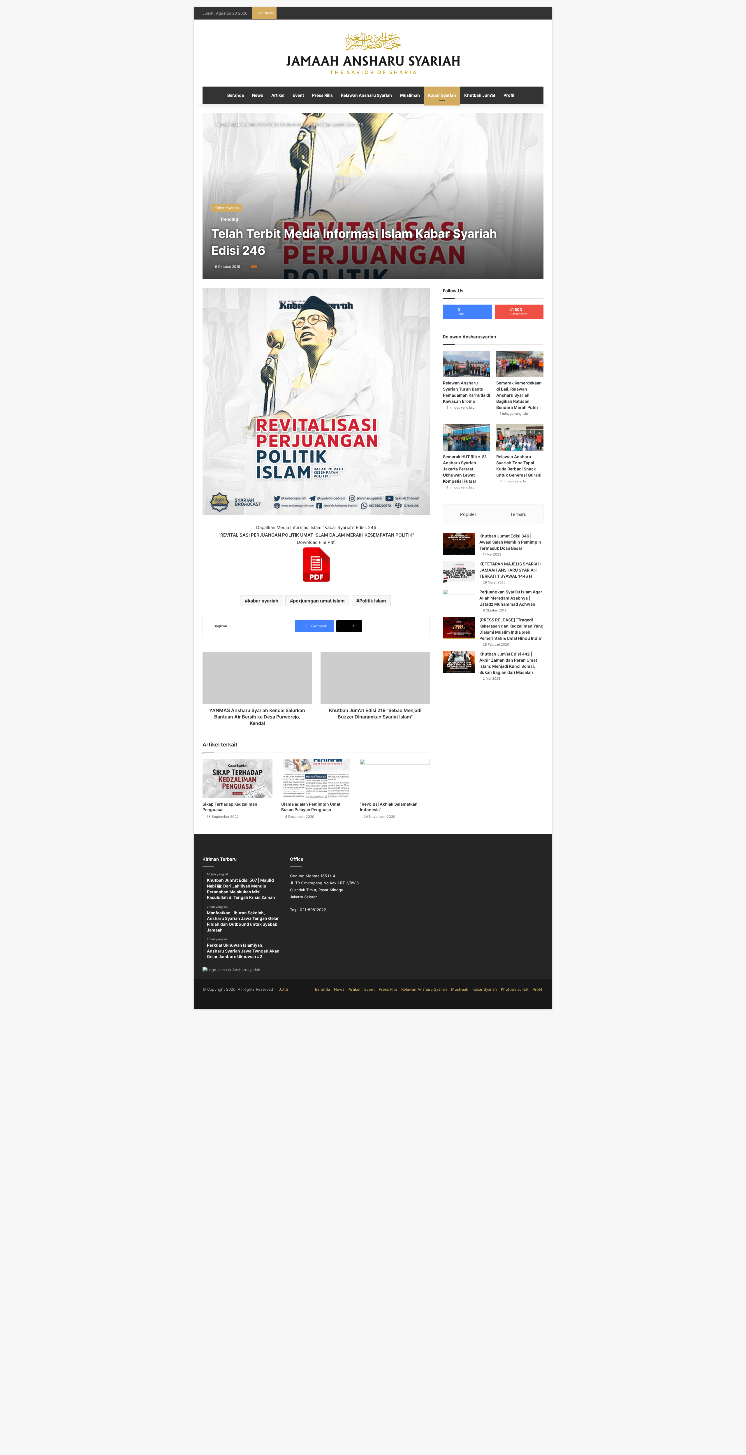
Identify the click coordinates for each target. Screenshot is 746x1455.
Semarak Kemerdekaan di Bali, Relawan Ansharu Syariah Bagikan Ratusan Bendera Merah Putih (519, 395)
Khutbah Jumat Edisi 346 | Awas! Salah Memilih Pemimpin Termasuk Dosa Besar (510, 542)
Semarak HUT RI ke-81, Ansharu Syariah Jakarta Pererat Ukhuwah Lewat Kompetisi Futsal (465, 469)
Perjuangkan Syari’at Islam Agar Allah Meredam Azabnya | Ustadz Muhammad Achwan (510, 598)
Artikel (277, 95)
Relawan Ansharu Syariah (366, 95)
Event (298, 95)
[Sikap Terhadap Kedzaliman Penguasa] (237, 778)
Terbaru (518, 514)
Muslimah (410, 95)
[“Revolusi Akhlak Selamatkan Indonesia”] (395, 778)
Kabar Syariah (442, 95)
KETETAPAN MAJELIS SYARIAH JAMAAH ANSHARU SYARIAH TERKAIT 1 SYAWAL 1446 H (510, 570)
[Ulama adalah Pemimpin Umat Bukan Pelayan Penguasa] (316, 778)
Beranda (235, 95)
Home (221, 124)
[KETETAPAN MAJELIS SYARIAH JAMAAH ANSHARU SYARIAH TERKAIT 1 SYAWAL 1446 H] (459, 572)
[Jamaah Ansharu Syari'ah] (373, 53)
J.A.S (283, 989)
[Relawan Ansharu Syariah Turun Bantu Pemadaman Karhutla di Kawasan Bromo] (466, 364)
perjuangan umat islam (319, 601)
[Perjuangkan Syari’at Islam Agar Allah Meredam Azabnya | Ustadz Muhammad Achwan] (459, 600)
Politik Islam (372, 601)
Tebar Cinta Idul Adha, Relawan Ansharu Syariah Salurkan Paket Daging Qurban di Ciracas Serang (367, 13)
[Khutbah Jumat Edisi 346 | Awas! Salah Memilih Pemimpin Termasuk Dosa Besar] (459, 544)
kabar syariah (263, 601)
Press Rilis (322, 95)
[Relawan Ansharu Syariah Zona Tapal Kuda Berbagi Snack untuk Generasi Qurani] (519, 437)
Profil (509, 95)
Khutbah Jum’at (479, 95)
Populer (468, 514)
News (257, 95)
